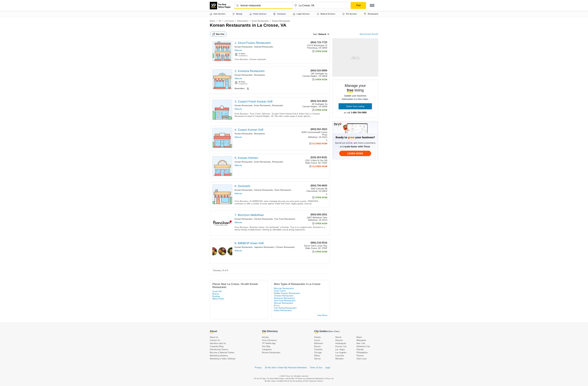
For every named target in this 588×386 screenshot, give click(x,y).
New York (360, 343)
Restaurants (242, 21)
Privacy (258, 367)
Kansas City (341, 346)
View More (322, 315)
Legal (327, 367)
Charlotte (318, 349)
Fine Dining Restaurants (285, 308)
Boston (317, 346)
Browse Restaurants (271, 352)
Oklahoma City (363, 346)
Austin (317, 340)
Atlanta (317, 337)
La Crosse (229, 21)
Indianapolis (340, 343)
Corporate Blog (216, 346)
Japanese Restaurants (264, 247)
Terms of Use (316, 367)
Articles (265, 337)
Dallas (317, 355)
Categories (267, 349)
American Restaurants (284, 298)
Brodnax (216, 296)
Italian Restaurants (283, 310)
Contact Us (215, 340)
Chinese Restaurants (263, 190)
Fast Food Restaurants (284, 219)
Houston (339, 340)
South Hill (217, 291)
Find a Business (269, 340)
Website (238, 50)
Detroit (338, 337)
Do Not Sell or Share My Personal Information (286, 367)
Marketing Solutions (219, 355)
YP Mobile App (269, 343)
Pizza (276, 305)
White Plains (218, 299)
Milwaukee (361, 340)
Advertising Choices (219, 349)
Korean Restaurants (244, 47)
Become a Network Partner (222, 352)
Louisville (339, 355)
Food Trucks (280, 291)
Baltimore (318, 343)
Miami (359, 337)
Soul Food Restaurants (285, 300)
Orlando (360, 349)
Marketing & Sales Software (222, 359)
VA (220, 21)
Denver (317, 359)
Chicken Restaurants (263, 219)
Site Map (266, 346)
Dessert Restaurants (283, 303)
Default (322, 34)
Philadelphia (362, 352)
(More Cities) (333, 331)
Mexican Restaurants (284, 288)
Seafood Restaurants (263, 47)
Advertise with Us (218, 343)
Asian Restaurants (260, 21)
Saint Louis (361, 359)
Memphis (339, 359)
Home (212, 21)
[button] (372, 5)
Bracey (215, 294)
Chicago (318, 352)
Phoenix (360, 355)
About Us (214, 337)
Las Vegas (340, 349)
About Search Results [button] (369, 34)
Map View (220, 34)
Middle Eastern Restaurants (287, 293)
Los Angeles (341, 352)
